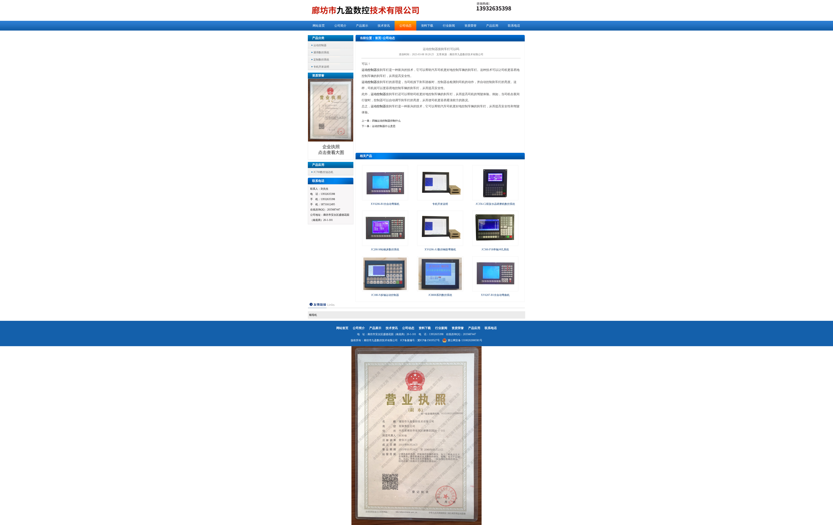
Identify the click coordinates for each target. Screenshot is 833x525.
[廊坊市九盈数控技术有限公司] (372, 10)
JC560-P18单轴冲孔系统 (495, 249)
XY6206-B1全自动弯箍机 (385, 203)
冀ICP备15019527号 (428, 340)
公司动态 (405, 25)
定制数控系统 (321, 59)
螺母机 (313, 314)
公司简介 (340, 25)
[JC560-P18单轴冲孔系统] (495, 243)
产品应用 (492, 25)
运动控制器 (319, 45)
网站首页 (319, 25)
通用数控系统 (321, 52)
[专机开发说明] (440, 198)
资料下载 (427, 25)
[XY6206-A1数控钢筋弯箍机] (440, 243)
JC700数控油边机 (323, 172)
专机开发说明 (321, 66)
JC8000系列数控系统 (440, 295)
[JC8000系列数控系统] (440, 289)
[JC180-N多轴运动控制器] (385, 289)
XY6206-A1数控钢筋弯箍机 (440, 249)
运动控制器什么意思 (383, 126)
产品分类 (318, 38)
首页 (378, 38)
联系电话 (514, 25)
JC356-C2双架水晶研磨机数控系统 (495, 203)
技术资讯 (384, 25)
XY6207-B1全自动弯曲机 (495, 295)
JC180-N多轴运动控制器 (385, 295)
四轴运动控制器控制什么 (386, 120)
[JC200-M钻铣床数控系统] (385, 243)
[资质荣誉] (331, 158)
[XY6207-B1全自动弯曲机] (495, 289)
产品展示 (362, 25)
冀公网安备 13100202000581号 (465, 340)
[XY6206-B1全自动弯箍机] (385, 198)
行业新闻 (449, 25)
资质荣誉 (470, 25)
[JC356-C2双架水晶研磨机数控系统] (495, 198)
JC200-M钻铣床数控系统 (385, 249)
